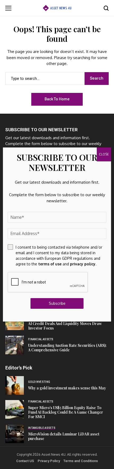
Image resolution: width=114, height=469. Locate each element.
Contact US (25, 461)
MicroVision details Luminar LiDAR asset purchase (63, 436)
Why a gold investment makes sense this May (67, 387)
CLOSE (104, 154)
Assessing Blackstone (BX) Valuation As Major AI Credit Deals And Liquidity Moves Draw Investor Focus (67, 323)
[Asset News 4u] (57, 8)
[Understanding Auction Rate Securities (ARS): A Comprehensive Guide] (14, 345)
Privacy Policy (49, 461)
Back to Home (57, 99)
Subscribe (57, 303)
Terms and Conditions (80, 461)
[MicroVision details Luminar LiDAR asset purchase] (14, 434)
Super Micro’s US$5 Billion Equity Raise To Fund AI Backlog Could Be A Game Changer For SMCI (65, 412)
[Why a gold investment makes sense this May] (14, 385)
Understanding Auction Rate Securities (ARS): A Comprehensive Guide (67, 347)
